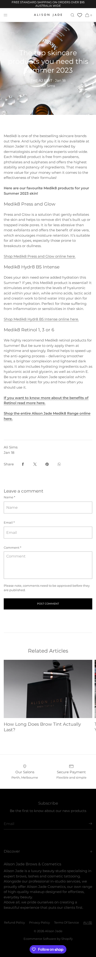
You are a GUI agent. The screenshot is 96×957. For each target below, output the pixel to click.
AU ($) (87, 922)
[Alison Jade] (48, 15)
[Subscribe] (86, 823)
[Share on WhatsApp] (59, 464)
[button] (72, 15)
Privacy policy (39, 922)
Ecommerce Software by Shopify (48, 939)
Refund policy (14, 922)
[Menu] (9, 15)
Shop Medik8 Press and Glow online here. (39, 256)
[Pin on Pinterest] (47, 464)
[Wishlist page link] (79, 15)
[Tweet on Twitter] (35, 464)
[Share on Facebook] (22, 464)
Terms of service (66, 922)
